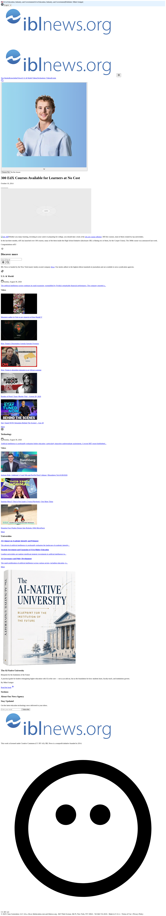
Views (19, 78)
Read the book (6, 687)
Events (53, 78)
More (3, 427)
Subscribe (26, 709)
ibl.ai (52, 267)
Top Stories (5, 78)
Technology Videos (44, 78)
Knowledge (13, 78)
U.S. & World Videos (29, 78)
